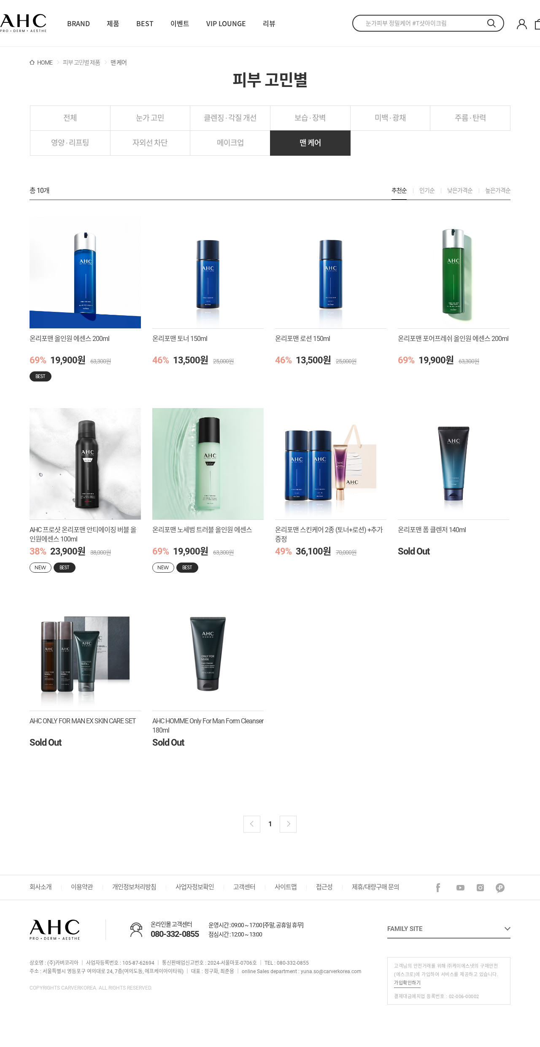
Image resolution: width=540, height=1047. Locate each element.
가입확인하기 (407, 983)
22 (23, 23)
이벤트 (179, 23)
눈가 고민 (150, 118)
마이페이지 (522, 24)
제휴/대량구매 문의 (375, 887)
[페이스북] (441, 888)
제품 (113, 23)
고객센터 (244, 887)
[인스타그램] (481, 888)
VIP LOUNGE (226, 23)
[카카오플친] (500, 888)
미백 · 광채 (390, 118)
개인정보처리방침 (134, 887)
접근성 (324, 887)
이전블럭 (251, 824)
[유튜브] (461, 888)
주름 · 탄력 (470, 118)
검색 (495, 23)
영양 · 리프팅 (70, 142)
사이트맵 (286, 887)
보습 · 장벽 (310, 118)
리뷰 (269, 23)
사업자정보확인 (195, 887)
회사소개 (40, 887)
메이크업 (230, 142)
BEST (145, 23)
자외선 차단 (149, 142)
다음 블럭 (288, 824)
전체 (70, 118)
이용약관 (82, 887)
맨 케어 (310, 142)
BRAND (78, 23)
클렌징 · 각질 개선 (230, 118)
